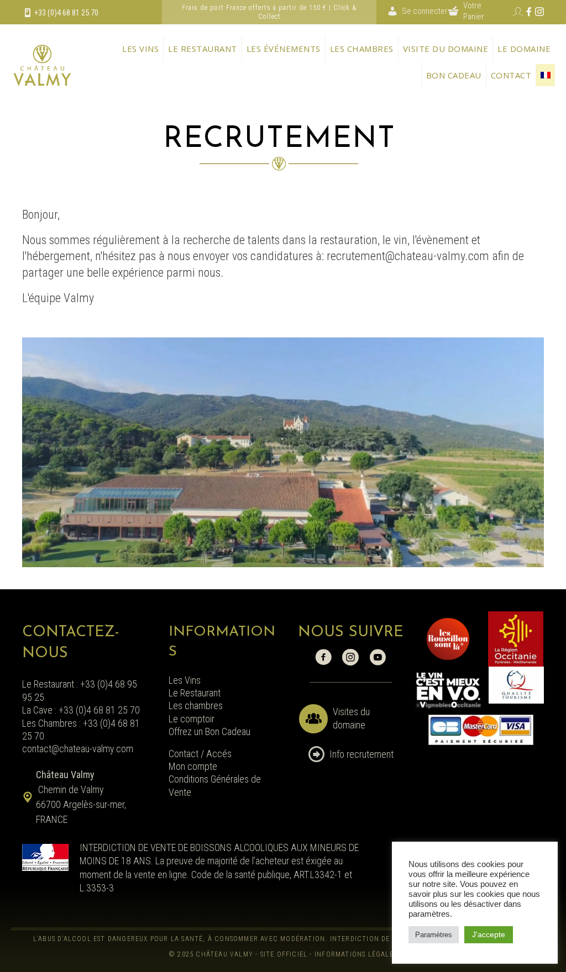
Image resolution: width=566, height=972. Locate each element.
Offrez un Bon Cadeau (209, 731)
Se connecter (425, 11)
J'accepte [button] (488, 934)
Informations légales (356, 954)
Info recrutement (361, 754)
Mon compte (193, 766)
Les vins (140, 48)
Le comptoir (191, 719)
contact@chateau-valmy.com (77, 748)
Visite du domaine (446, 48)
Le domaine (524, 48)
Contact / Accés (201, 753)
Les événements (284, 48)
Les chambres (362, 48)
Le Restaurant (195, 693)
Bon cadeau (453, 75)
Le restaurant (202, 48)
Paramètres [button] (433, 935)
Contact (511, 75)
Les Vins (185, 680)
